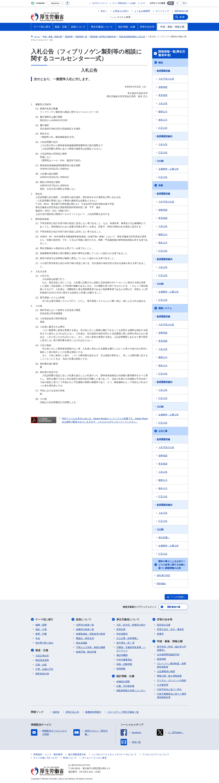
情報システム (165, 308)
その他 (160, 160)
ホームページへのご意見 (94, 758)
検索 (182, 17)
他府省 (56, 712)
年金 (37, 638)
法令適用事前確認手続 (168, 654)
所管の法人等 (72, 712)
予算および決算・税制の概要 (90, 647)
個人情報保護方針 (77, 754)
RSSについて (69, 758)
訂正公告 (162, 128)
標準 (170, 3)
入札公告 (162, 103)
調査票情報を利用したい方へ (131, 690)
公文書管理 (162, 685)
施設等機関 (122, 655)
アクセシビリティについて (155, 754)
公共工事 (162, 431)
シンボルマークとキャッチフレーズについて (114, 754)
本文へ (104, 11)
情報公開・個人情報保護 (169, 676)
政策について (83, 619)
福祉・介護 (41, 629)
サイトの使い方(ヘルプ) (45, 758)
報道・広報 (41, 650)
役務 (160, 185)
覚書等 (160, 634)
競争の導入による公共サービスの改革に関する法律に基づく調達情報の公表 (171, 564)
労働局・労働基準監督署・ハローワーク (131, 649)
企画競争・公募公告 (168, 169)
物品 (160, 62)
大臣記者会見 (42, 655)
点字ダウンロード (100, 3)
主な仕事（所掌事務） (127, 638)
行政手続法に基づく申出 (169, 689)
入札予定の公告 (166, 79)
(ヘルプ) (141, 3)
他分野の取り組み (44, 643)
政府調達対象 (163, 70)
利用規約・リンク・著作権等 (48, 754)
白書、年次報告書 (125, 686)
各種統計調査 (123, 681)
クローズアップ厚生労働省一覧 (123, 712)
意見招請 (162, 95)
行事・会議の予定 (44, 669)
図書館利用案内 (93, 712)
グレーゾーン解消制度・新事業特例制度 (171, 665)
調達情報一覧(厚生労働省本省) (171, 53)
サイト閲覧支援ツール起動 (123, 3)
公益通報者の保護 (166, 671)
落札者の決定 (163, 575)
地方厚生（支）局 (125, 643)
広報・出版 (41, 664)
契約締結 (161, 583)
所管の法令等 (164, 619)
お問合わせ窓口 (121, 11)
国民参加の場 (181, 11)
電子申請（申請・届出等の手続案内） (171, 648)
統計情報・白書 (125, 676)
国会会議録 (81, 643)
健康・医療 (41, 625)
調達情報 (161, 659)
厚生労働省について (127, 619)
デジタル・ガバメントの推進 (171, 680)
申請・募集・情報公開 (170, 641)
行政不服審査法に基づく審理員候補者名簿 (171, 696)
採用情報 (120, 668)
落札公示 (162, 120)
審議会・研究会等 (85, 638)
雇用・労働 (41, 634)
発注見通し (164, 537)
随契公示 (162, 111)
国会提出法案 (163, 625)
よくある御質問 (142, 11)
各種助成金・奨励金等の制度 (90, 634)
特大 (184, 3)
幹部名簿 (120, 629)
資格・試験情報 (124, 664)
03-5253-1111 (86, 771)
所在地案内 (122, 634)
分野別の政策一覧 (85, 625)
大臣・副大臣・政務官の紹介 (131, 625)
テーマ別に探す (44, 619)
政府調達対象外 (165, 136)
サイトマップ (162, 11)
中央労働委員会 (124, 659)
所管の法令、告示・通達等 (170, 629)
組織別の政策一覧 (85, 629)
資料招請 (162, 87)
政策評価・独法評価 (86, 652)
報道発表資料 (42, 660)
